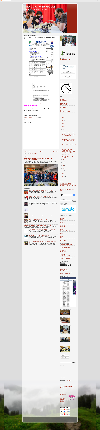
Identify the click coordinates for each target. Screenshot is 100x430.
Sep (63, 159)
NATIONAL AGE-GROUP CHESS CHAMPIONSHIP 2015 (39, 235)
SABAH (61, 234)
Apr (63, 167)
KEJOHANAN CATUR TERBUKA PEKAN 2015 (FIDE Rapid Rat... (68, 155)
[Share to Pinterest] (40, 117)
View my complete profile (65, 61)
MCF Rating (62, 219)
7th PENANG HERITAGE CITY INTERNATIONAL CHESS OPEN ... (68, 147)
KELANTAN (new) (63, 226)
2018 (63, 123)
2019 (63, 121)
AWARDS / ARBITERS (64, 103)
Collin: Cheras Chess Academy (66, 272)
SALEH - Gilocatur (63, 254)
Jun (63, 164)
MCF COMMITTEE (63, 100)
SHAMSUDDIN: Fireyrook (65, 247)
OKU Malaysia (63, 251)
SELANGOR (62, 232)
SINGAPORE (62, 225)
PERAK (61, 237)
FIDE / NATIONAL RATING (65, 106)
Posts (63, 355)
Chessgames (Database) (62, 399)
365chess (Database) (62, 401)
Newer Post (27, 151)
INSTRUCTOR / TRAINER (65, 111)
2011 (63, 176)
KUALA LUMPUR (63, 240)
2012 (63, 175)
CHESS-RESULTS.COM (64, 113)
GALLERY (62, 108)
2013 (63, 173)
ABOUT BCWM (63, 99)
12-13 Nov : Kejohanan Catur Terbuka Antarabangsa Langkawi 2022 (67, 184)
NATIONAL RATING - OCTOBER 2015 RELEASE (68, 142)
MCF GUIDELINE (63, 104)
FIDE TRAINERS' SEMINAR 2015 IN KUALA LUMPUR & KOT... (69, 152)
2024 (63, 118)
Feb (63, 170)
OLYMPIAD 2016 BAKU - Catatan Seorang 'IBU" (38, 219)
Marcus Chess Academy (64, 270)
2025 (63, 117)
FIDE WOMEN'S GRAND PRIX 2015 (69, 144)
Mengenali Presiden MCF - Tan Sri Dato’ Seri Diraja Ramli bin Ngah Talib (42, 202)
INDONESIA (62, 222)
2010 (63, 178)
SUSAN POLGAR (63, 250)
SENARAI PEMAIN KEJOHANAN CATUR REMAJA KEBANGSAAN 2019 (42, 196)
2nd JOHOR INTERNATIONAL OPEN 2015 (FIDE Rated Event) (68, 150)
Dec (63, 129)
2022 (63, 120)
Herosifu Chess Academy (65, 273)
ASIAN (61, 221)
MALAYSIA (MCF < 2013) (65, 230)
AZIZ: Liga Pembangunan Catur (66, 257)
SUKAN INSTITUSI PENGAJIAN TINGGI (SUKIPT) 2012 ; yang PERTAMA (37, 225)
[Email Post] (34, 117)
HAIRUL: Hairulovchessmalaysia (66, 246)
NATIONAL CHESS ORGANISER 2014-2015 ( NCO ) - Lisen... (68, 133)
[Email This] (36, 117)
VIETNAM (62, 223)
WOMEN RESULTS (63, 107)
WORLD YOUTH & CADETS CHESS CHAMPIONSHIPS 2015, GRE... (69, 135)
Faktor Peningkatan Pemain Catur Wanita (36, 213)
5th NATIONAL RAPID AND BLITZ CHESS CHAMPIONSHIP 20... (68, 140)
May (63, 165)
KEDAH (61, 233)
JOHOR (61, 236)
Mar (63, 168)
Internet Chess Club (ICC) (63, 396)
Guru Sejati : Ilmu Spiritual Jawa (66, 386)
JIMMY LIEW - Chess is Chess (66, 255)
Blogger (62, 419)
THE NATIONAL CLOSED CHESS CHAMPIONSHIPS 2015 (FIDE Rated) (42, 229)
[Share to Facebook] (39, 117)
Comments (64, 357)
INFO (61, 110)
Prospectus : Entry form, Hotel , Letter (41, 103)
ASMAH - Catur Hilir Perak (65, 258)
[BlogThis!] (37, 117)
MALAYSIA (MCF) (63, 218)
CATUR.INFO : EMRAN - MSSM (66, 244)
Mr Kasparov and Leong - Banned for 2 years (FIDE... (68, 137)
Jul (63, 162)
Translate (69, 380)
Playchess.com (63, 394)
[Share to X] (38, 117)
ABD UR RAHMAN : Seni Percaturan (67, 248)
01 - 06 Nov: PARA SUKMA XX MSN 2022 (68, 185)
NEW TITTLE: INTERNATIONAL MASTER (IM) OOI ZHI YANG (40, 190)
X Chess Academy (63, 269)
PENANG (62, 229)
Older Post (55, 151)
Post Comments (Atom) (33, 153)
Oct (63, 130)
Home (41, 151)
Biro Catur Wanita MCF (66, 59)
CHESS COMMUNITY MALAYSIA (40, 7)
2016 (63, 126)
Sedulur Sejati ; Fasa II (64, 387)
